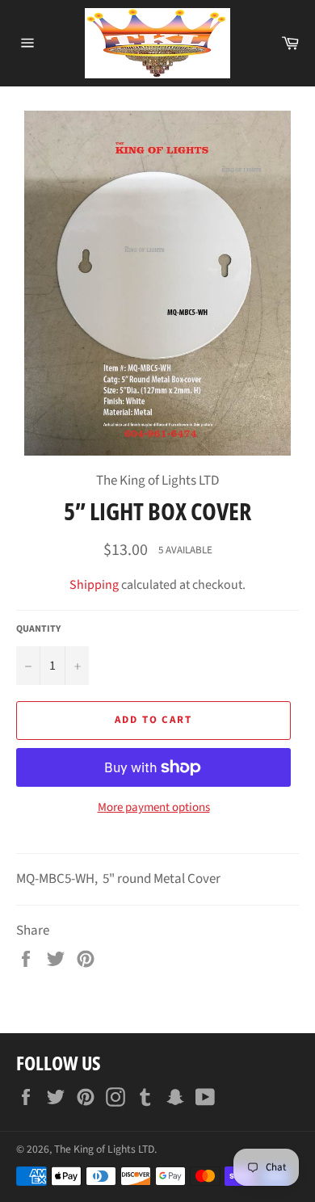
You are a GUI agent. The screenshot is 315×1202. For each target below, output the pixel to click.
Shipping (94, 585)
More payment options (154, 808)
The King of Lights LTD (104, 1149)
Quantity (38, 629)
